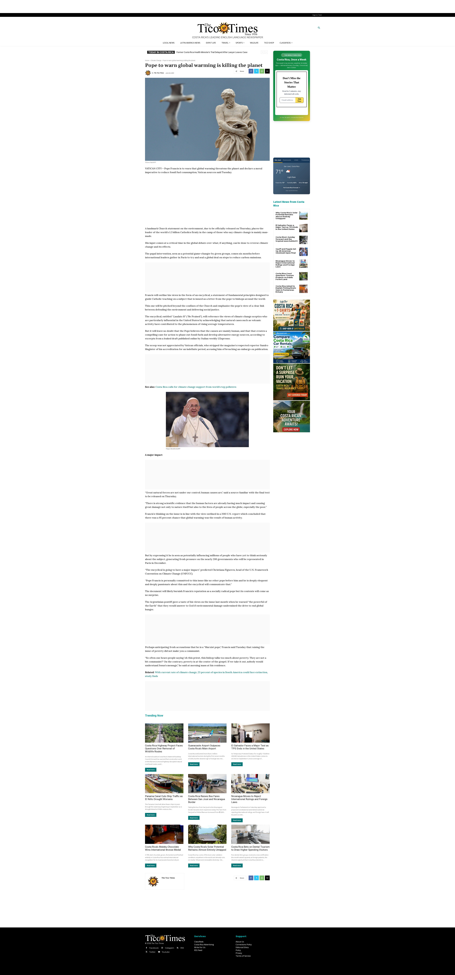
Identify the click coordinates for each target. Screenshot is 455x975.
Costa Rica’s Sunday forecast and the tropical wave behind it (287, 239)
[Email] (267, 71)
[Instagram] (162, 948)
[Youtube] (159, 952)
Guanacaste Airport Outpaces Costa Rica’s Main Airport (204, 747)
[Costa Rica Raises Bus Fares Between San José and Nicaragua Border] (207, 783)
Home (147, 60)
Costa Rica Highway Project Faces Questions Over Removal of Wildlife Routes (164, 748)
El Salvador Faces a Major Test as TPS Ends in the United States (250, 747)
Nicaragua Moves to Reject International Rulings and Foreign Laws (249, 799)
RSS (182, 948)
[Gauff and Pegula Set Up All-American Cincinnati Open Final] (303, 252)
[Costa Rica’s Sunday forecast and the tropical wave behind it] (303, 240)
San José (278, 160)
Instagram (169, 948)
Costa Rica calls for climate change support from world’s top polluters (195, 386)
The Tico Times (159, 73)
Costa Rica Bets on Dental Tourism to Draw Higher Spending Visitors (250, 848)
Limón (296, 160)
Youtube (166, 952)
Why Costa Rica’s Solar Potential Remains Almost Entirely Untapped (207, 848)
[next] (266, 52)
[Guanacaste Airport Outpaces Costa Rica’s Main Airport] (207, 733)
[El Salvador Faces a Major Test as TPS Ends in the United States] (250, 733)
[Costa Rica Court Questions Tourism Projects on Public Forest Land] (303, 276)
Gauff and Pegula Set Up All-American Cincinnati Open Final (286, 251)
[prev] (262, 52)
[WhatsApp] (261, 71)
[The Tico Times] (148, 73)
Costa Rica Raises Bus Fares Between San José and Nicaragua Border (206, 799)
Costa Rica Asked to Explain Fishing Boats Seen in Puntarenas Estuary (286, 289)
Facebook (154, 948)
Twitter (152, 952)
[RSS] (177, 948)
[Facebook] (251, 71)
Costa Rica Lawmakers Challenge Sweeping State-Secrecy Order (209, 52)
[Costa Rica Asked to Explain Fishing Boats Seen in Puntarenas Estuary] (303, 289)
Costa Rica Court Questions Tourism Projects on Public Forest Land (285, 276)
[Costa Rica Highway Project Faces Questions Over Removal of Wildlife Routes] (164, 733)
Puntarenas (305, 160)
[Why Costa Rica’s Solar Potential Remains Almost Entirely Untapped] (207, 834)
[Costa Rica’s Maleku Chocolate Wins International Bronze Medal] (164, 834)
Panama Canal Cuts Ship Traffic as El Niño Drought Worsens (164, 798)
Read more (151, 770)
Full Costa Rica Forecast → (291, 187)
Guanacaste (287, 160)
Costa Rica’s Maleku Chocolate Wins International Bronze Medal (163, 848)
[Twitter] (256, 71)
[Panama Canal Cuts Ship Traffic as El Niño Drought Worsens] (164, 783)
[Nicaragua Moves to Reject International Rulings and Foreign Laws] (250, 783)
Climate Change (156, 60)
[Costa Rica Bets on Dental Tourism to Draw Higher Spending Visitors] (250, 834)
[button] (319, 28)
